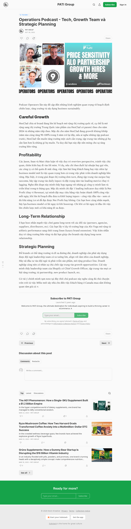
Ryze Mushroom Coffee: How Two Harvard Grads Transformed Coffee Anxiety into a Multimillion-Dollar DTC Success (53, 427)
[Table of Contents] (3, 264)
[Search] (93, 4)
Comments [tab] (25, 361)
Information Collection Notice (64, 324)
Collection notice (83, 511)
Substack (53, 523)
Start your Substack (59, 517)
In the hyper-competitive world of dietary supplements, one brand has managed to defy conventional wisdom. (50, 408)
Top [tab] (21, 393)
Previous (29, 343)
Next (104, 343)
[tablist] (30, 361)
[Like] (21, 38)
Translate (25, 15)
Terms (71, 511)
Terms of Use (78, 321)
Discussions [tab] (38, 393)
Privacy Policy (85, 324)
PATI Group (29, 30)
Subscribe (110, 4)
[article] (65, 408)
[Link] (15, 117)
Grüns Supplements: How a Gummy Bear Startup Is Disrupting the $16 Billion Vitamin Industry (49, 451)
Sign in (123, 4)
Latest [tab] (28, 393)
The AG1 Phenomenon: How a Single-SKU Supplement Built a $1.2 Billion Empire (53, 402)
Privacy (65, 511)
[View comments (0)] (27, 38)
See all (24, 472)
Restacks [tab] (36, 361)
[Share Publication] (99, 4)
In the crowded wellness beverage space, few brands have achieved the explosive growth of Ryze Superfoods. (50, 434)
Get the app (78, 517)
